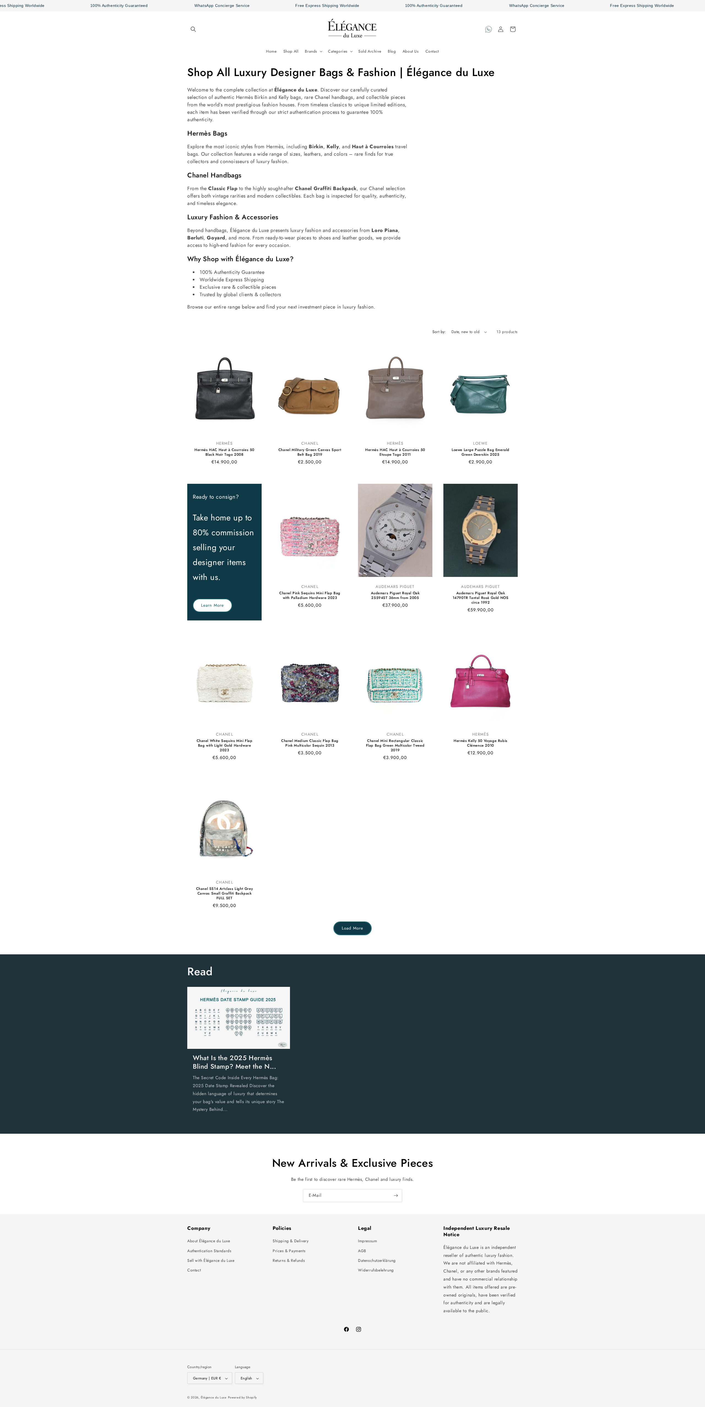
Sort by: (439, 331)
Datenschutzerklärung (377, 1260)
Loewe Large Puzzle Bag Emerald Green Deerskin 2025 (480, 452)
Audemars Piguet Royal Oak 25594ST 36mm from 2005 (395, 595)
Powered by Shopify (242, 1397)
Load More (352, 928)
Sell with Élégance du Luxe (211, 1260)
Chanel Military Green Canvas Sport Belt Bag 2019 (309, 452)
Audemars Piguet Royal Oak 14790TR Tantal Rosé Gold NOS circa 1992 (481, 598)
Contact (194, 1270)
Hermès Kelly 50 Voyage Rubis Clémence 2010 (481, 743)
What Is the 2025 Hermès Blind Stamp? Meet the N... (234, 1062)
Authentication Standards (209, 1251)
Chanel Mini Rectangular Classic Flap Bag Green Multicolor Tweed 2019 (395, 746)
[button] (193, 29)
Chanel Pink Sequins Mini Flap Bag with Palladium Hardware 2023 (309, 595)
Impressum (367, 1241)
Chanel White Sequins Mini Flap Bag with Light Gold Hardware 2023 (225, 746)
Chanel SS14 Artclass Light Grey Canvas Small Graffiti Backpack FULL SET (224, 894)
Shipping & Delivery (290, 1241)
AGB (362, 1251)
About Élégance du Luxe (208, 1241)
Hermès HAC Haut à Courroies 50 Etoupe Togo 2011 (395, 452)
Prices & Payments (289, 1251)
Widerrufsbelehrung (376, 1270)
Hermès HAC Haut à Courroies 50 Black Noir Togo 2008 (224, 452)
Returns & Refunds (289, 1260)
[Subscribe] (396, 1195)
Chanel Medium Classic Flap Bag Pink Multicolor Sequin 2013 (309, 743)
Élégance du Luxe (214, 1397)
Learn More (212, 605)
